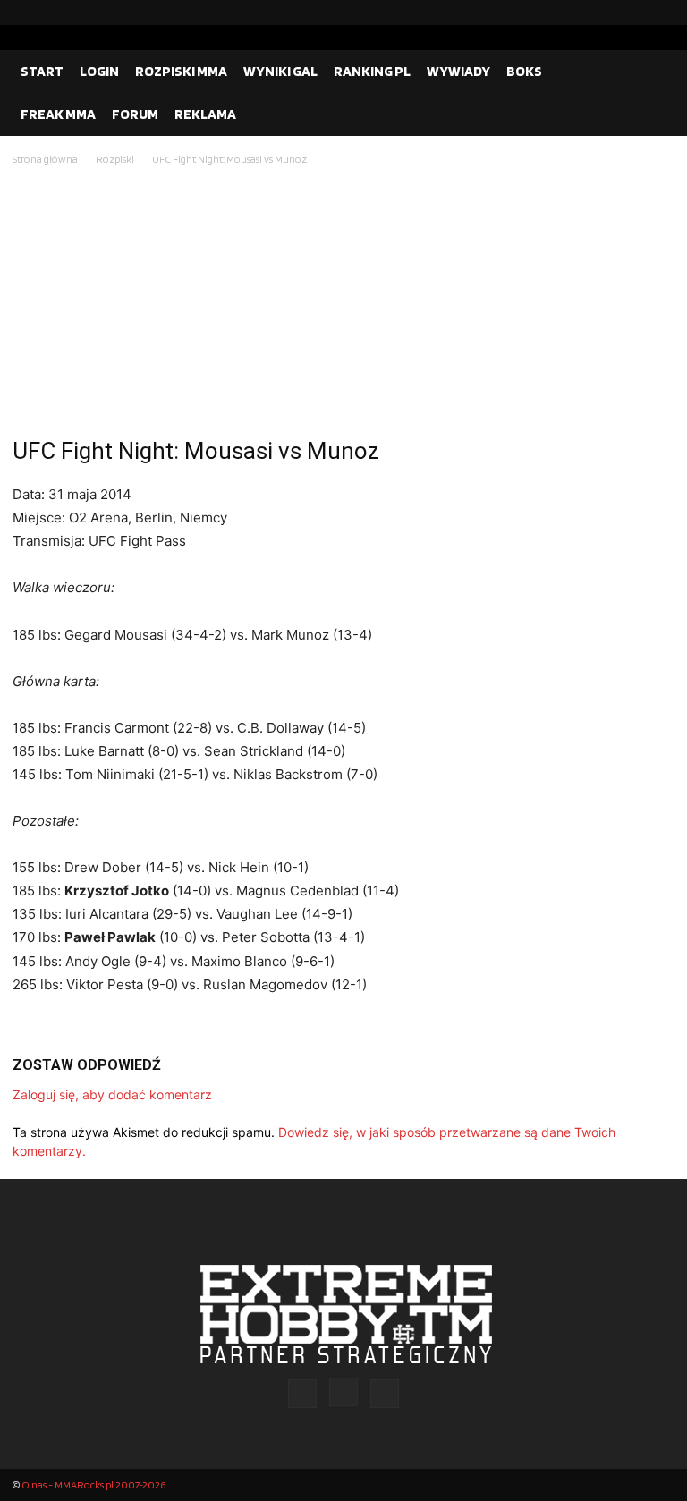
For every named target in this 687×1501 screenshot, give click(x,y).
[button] (653, 71)
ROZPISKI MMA (181, 71)
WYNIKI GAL (280, 71)
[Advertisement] (343, 303)
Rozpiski (115, 158)
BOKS (524, 71)
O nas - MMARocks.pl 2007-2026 (93, 1484)
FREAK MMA (58, 114)
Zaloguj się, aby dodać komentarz (112, 1094)
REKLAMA (205, 114)
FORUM (135, 114)
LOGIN (99, 71)
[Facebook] (603, 12)
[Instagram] (632, 12)
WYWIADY (458, 71)
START (42, 71)
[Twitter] (661, 12)
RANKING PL (372, 71)
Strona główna (45, 158)
